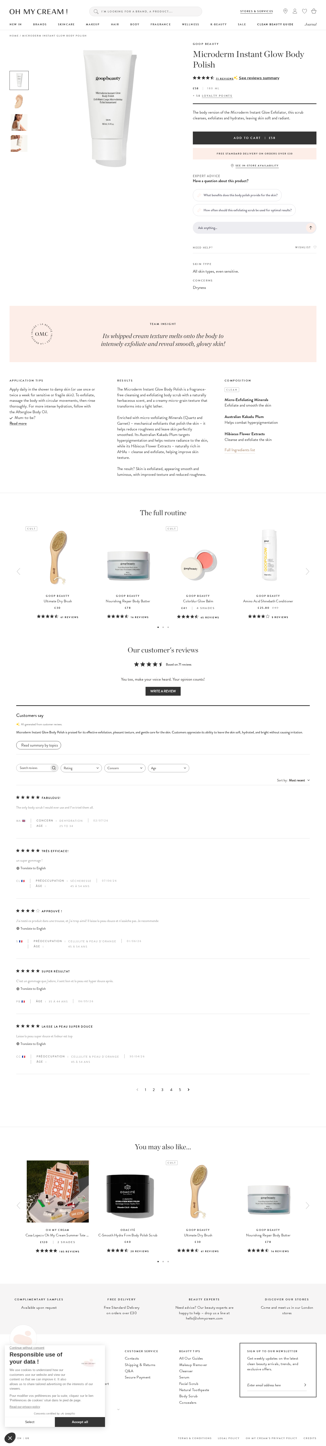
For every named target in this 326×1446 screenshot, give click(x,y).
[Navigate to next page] (189, 1090)
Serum (184, 1377)
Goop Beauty (206, 44)
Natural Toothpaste (194, 1390)
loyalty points (217, 96)
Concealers (187, 1402)
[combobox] (81, 768)
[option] (19, 80)
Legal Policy (229, 1438)
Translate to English (33, 868)
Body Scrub (188, 1396)
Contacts (132, 1358)
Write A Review (163, 691)
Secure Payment (137, 1377)
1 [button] (158, 627)
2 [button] (163, 627)
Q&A (129, 1371)
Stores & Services (256, 11)
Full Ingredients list (240, 450)
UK (27, 1438)
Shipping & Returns (140, 1364)
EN (19, 1438)
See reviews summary (259, 78)
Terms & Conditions (195, 1438)
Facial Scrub (188, 1383)
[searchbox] (32, 768)
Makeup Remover (193, 1364)
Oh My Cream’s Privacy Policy (271, 1438)
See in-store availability (257, 165)
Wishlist (303, 247)
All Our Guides (191, 1358)
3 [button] (168, 627)
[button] (163, 732)
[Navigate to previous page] (137, 1090)
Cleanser (186, 1371)
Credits (310, 1438)
